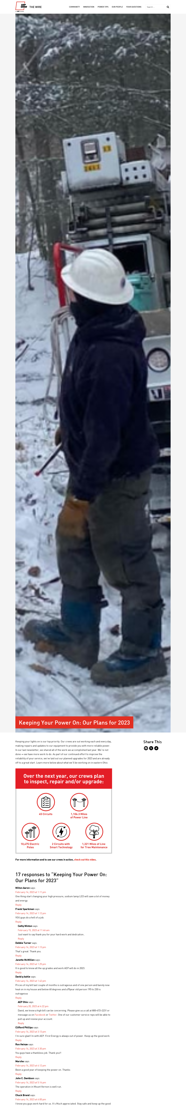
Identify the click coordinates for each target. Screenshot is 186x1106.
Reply (18, 904)
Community (74, 7)
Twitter (53, 1014)
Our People (117, 7)
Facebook (40, 1014)
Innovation (88, 7)
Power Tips (103, 7)
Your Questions (133, 7)
